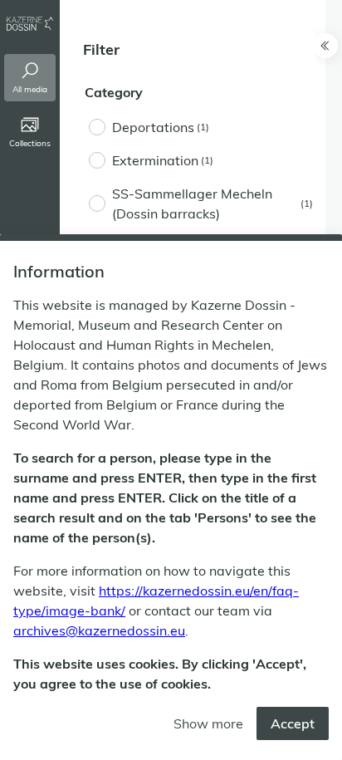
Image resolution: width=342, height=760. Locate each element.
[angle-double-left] (325, 45)
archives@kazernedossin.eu (99, 630)
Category (114, 92)
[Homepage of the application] (30, 23)
